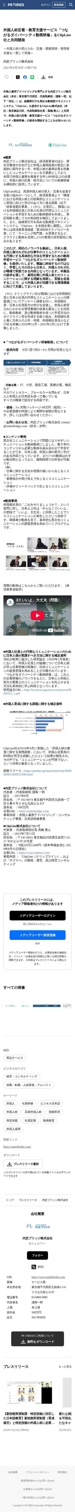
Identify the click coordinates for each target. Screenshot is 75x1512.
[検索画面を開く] (71, 4)
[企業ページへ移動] (37, 1227)
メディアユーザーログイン (38, 915)
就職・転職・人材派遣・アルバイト (28, 1085)
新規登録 (59, 4)
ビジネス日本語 (50, 1103)
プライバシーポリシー (38, 1472)
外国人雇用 (13, 1129)
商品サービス (14, 1057)
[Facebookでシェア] (25, 77)
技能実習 (54, 1111)
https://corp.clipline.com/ (34, 852)
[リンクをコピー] (50, 77)
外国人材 (12, 1111)
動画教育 (48, 1120)
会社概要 (13, 1472)
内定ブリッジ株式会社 (55, 1199)
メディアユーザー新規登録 (38, 935)
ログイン (46, 4)
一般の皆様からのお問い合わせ (37, 1497)
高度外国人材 (33, 1111)
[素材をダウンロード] (43, 77)
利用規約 (62, 1472)
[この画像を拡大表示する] (17, 1006)
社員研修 (27, 1103)
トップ (10, 1199)
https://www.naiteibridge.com (48, 1277)
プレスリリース (28, 1199)
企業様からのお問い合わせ (37, 1489)
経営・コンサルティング (21, 1076)
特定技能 (12, 1120)
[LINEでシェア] (32, 77)
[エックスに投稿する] (18, 77)
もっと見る (65, 1366)
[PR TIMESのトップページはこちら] (16, 4)
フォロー (37, 1255)
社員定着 (30, 1120)
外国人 (10, 1103)
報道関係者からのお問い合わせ (37, 1480)
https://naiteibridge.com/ (34, 811)
